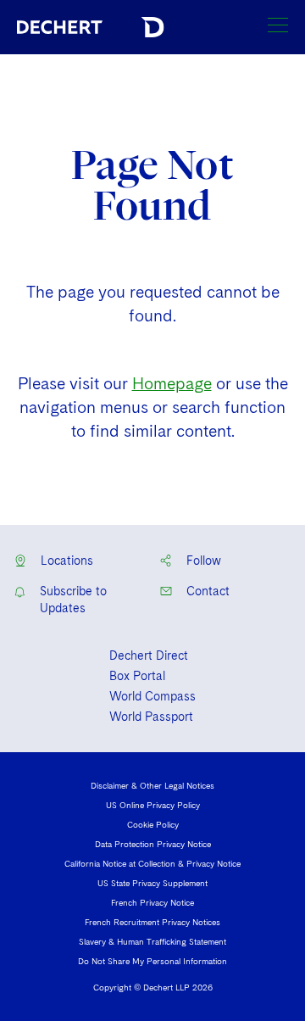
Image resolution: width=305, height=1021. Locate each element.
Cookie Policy (153, 824)
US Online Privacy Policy (153, 805)
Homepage (172, 383)
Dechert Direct (148, 655)
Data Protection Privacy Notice (153, 844)
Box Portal (137, 676)
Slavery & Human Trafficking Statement (152, 941)
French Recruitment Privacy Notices (152, 922)
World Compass (152, 696)
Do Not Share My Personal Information (152, 961)
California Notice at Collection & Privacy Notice (152, 863)
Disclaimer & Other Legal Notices (152, 785)
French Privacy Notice (152, 902)
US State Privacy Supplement (152, 883)
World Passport (151, 716)
